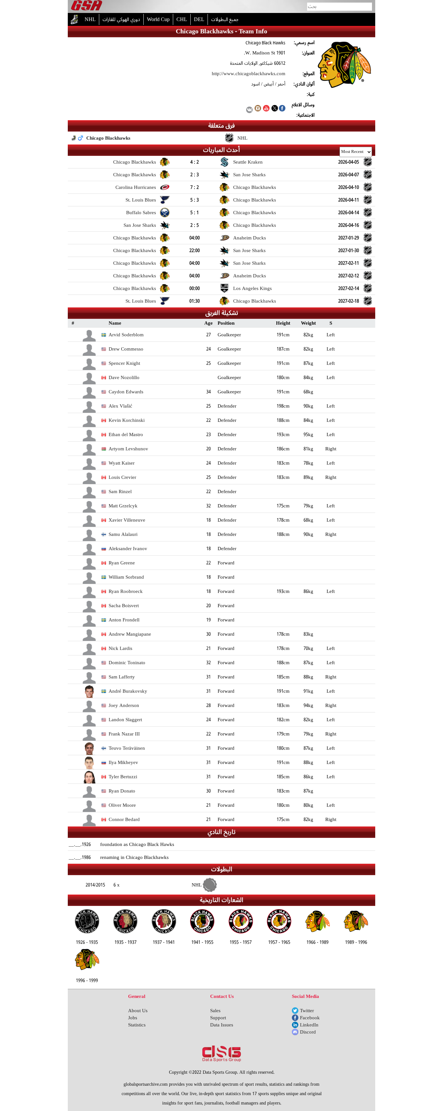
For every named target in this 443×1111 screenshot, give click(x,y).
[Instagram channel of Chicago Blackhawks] (258, 110)
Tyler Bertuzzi (123, 776)
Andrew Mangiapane (130, 634)
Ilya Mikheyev (123, 762)
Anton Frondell (124, 620)
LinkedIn (309, 1025)
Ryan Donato (122, 791)
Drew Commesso (126, 349)
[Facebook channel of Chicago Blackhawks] (282, 110)
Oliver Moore (122, 805)
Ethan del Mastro (126, 434)
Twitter (307, 1010)
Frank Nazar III (124, 734)
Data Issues (221, 1025)
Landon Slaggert (125, 719)
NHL (242, 138)
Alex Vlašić (120, 406)
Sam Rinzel (120, 491)
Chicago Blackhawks (108, 138)
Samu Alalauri (123, 534)
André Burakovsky (128, 691)
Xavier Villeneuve (127, 520)
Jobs (132, 1018)
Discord (308, 1032)
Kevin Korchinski (127, 420)
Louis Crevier (122, 477)
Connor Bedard (124, 819)
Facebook (310, 1018)
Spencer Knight (124, 363)
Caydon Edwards (126, 392)
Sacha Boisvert (124, 605)
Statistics (137, 1025)
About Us (138, 1010)
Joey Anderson (124, 705)
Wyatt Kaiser (122, 463)
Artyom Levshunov (128, 449)
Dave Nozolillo (124, 377)
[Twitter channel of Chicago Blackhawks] (274, 110)
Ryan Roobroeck (126, 591)
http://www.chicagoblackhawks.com (248, 73)
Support (218, 1018)
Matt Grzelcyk (123, 506)
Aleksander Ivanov (128, 548)
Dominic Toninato (127, 662)
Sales (215, 1010)
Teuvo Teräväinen (127, 748)
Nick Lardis (120, 648)
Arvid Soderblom (126, 335)
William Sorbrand (126, 577)
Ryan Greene (122, 563)
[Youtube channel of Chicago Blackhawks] (266, 110)
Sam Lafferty (122, 677)
